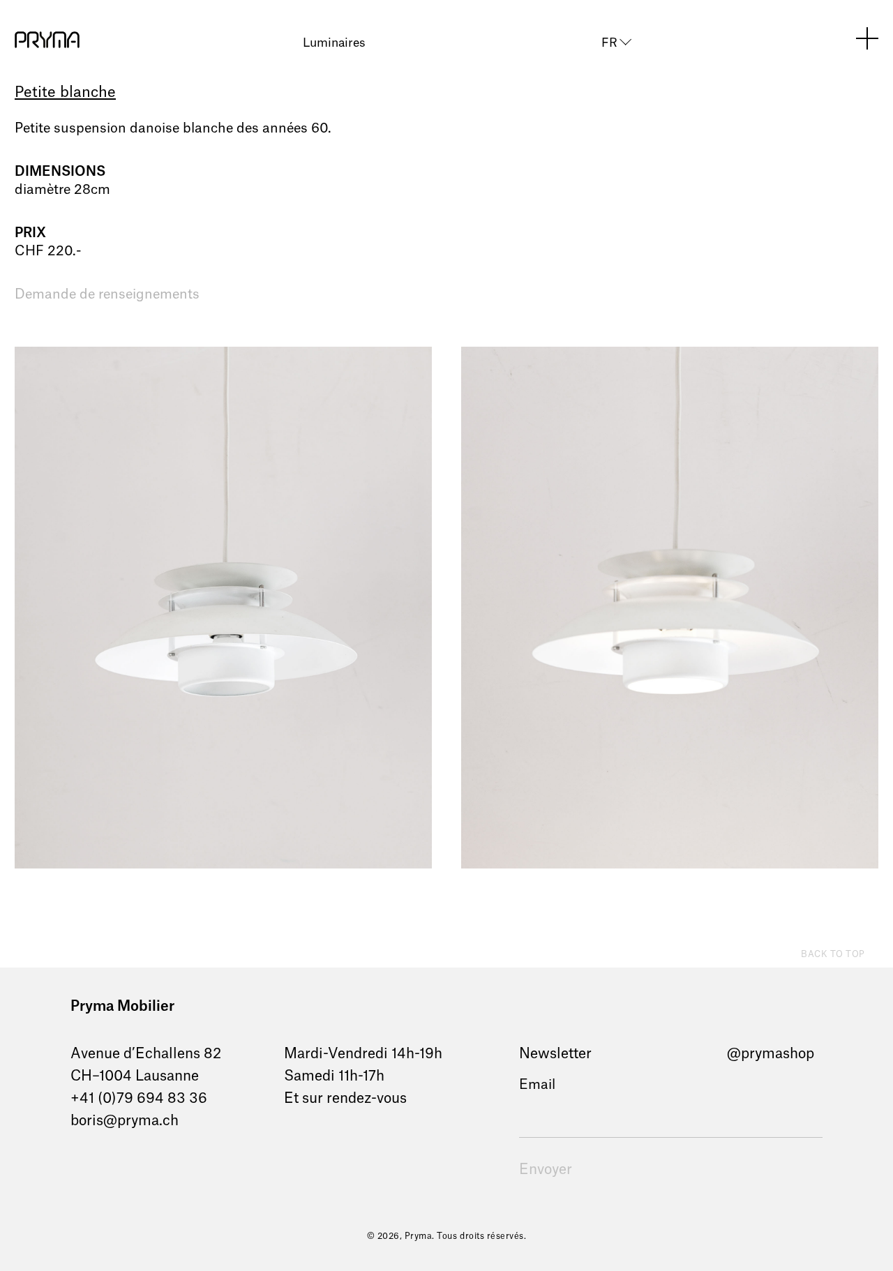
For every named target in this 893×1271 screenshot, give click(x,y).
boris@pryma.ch (124, 1121)
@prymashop (770, 1054)
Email (537, 1085)
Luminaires (334, 43)
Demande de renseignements (107, 294)
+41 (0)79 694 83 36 (138, 1099)
